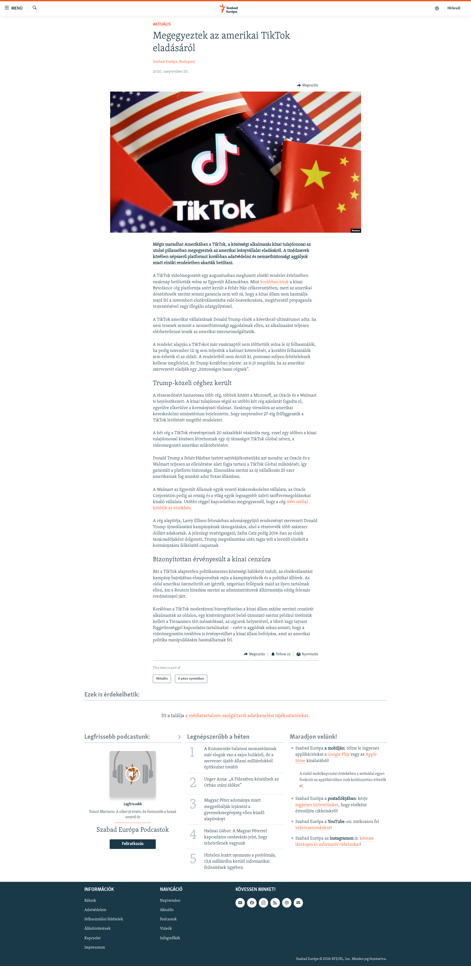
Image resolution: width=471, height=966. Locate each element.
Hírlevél (453, 8)
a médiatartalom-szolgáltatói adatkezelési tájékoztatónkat (246, 715)
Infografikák (170, 938)
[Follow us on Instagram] (263, 903)
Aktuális (162, 24)
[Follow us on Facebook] (251, 903)
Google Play (339, 754)
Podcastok (168, 920)
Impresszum (94, 948)
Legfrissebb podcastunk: (117, 737)
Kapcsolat (92, 938)
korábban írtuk (274, 282)
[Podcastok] (437, 8)
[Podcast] (286, 903)
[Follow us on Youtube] (240, 903)
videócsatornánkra (312, 828)
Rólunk (90, 901)
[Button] (307, 85)
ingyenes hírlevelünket (317, 805)
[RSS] (275, 903)
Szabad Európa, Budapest (174, 62)
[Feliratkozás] (298, 903)
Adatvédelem (95, 910)
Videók (166, 929)
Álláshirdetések (97, 929)
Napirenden (170, 901)
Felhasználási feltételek (103, 920)
